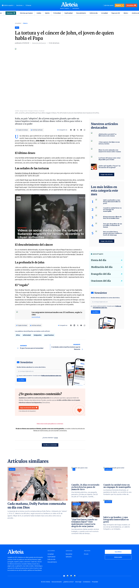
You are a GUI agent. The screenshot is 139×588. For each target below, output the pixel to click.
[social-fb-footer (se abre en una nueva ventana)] (68, 576)
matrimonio (76, 504)
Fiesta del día (98, 260)
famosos (12, 469)
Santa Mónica (75, 8)
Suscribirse (118, 552)
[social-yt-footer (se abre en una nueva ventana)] (64, 576)
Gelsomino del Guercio (39, 43)
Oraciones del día (101, 280)
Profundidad (57, 13)
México (126, 13)
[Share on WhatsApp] (84, 130)
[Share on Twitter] (77, 130)
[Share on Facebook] (71, 130)
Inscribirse (21, 380)
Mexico (25, 23)
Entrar (56, 438)
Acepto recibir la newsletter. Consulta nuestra (40, 375)
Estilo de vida (93, 13)
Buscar (29, 5)
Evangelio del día (101, 274)
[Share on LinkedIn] (74, 130)
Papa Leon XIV (115, 13)
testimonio (108, 469)
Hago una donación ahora (27, 408)
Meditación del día (101, 267)
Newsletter (69, 554)
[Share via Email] (81, 130)
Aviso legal (78, 582)
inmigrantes (37, 335)
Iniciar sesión (110, 5)
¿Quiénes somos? (68, 582)
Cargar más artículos (107, 174)
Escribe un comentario (50, 445)
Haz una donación (57, 582)
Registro (118, 5)
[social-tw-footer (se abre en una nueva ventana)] (71, 576)
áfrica (18, 335)
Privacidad (95, 582)
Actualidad (104, 13)
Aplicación (69, 557)
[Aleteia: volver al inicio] (69, 4)
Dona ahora (130, 5)
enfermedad (27, 335)
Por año (86, 554)
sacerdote (108, 502)
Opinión (47, 13)
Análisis (39, 13)
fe (74, 469)
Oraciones (10, 13)
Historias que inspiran (26, 13)
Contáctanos (86, 582)
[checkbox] (17, 375)
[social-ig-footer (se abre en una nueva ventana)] (75, 576)
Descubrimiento (81, 13)
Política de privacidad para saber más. (51, 375)
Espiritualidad (69, 13)
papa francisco (49, 335)
